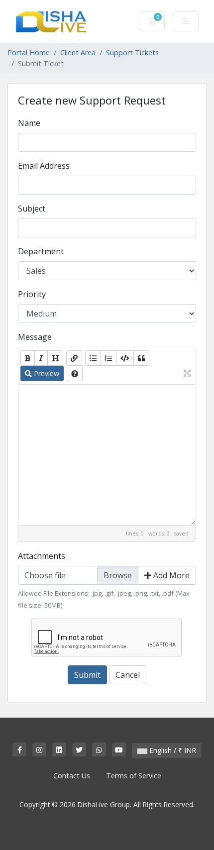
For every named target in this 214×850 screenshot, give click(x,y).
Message (35, 336)
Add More (170, 575)
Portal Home (28, 52)
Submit (87, 674)
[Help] (75, 373)
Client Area (78, 52)
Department (41, 251)
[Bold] (27, 358)
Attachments (41, 555)
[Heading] (55, 358)
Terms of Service (133, 775)
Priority (32, 294)
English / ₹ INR (171, 750)
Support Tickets (132, 52)
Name (29, 122)
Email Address (44, 165)
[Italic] (41, 358)
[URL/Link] (74, 358)
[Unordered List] (93, 358)
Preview (45, 373)
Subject (31, 208)
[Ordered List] (108, 358)
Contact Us (71, 775)
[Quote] (141, 358)
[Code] (125, 358)
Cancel (127, 674)
